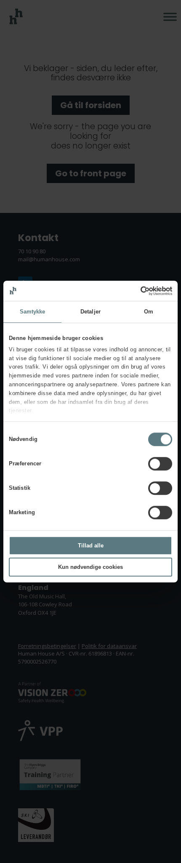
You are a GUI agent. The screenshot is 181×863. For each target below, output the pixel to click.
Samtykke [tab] (32, 311)
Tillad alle (91, 545)
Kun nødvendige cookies (90, 567)
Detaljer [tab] (90, 311)
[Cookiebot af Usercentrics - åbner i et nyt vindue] (135, 290)
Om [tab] (148, 311)
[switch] (160, 463)
